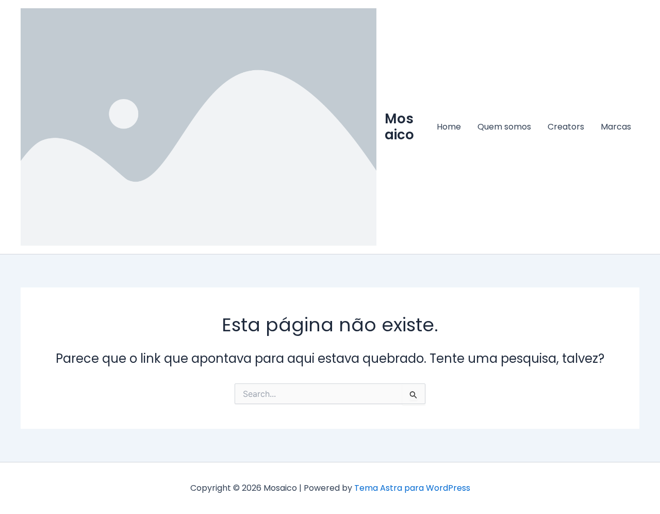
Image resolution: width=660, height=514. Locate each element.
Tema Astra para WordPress (412, 488)
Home (449, 127)
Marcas (616, 127)
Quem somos (504, 127)
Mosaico (399, 126)
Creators (566, 127)
